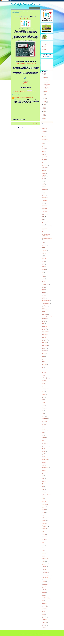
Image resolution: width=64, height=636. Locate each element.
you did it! (43, 611)
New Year (43, 448)
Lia (42, 407)
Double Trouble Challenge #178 (46, 88)
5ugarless (36, 633)
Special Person (44, 525)
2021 (44, 107)
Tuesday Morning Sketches (46, 575)
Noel (42, 454)
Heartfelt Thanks (44, 348)
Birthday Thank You (45, 165)
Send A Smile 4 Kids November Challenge (25, 63)
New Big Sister (44, 443)
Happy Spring (44, 337)
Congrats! (43, 206)
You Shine (43, 616)
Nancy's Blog (44, 46)
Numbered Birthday (45, 459)
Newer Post (15, 123)
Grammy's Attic (44, 49)
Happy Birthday (44, 318)
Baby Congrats (44, 145)
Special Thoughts (44, 528)
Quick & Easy (44, 481)
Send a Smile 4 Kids (25, 18)
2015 (44, 115)
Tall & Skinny (44, 556)
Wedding (43, 595)
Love (43, 410)
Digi (42, 231)
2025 (44, 74)
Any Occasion (44, 134)
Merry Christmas (44, 421)
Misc (42, 426)
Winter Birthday (44, 603)
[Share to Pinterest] (31, 90)
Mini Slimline (44, 424)
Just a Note (43, 391)
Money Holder (44, 434)
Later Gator (43, 402)
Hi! (42, 359)
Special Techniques (45, 526)
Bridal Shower (44, 173)
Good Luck (43, 297)
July (44, 94)
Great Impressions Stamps (45, 303)
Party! (43, 475)
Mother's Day (44, 437)
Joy (42, 386)
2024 (44, 76)
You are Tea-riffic (44, 609)
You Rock (43, 614)
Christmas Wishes (44, 200)
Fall (42, 255)
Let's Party (43, 405)
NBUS (43, 440)
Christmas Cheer (44, 197)
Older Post (36, 123)
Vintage (43, 587)
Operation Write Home (45, 467)
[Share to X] (29, 90)
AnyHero (43, 136)
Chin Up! (43, 192)
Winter (34, 91)
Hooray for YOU (44, 369)
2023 (44, 104)
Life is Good (44, 408)
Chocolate (43, 194)
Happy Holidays (23, 91)
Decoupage (43, 224)
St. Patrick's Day (44, 536)
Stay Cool (43, 537)
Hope (43, 370)
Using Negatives (44, 584)
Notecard (43, 456)
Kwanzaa (43, 397)
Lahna (43, 399)
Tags (42, 555)
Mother (43, 435)
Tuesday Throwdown (45, 577)
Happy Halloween (44, 326)
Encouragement (44, 245)
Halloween (43, 308)
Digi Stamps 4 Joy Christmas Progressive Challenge (46, 235)
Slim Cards (43, 512)
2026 (44, 73)
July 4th (43, 389)
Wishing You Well (44, 606)
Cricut (43, 213)
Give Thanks (44, 295)
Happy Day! (44, 320)
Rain (42, 484)
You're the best (44, 627)
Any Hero (43, 133)
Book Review (44, 170)
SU (42, 544)
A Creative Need (44, 128)
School (43, 496)
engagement (43, 247)
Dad (42, 219)
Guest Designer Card (45, 306)
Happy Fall (43, 323)
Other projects (44, 470)
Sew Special (44, 506)
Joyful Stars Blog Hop (45, 388)
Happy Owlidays (44, 334)
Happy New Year (44, 332)
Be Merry (43, 151)
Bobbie (25, 82)
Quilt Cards (43, 483)
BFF (42, 162)
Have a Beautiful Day (45, 345)
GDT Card (43, 281)
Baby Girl (43, 146)
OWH (43, 473)
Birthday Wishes (44, 167)
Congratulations (44, 208)
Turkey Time (44, 581)
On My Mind (44, 464)
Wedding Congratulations (45, 597)
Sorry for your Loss (45, 517)
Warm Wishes (44, 592)
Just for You (44, 394)
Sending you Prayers (45, 504)
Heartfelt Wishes (44, 350)
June (45, 95)
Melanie (26, 81)
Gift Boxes (43, 290)
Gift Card (43, 292)
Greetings (43, 305)
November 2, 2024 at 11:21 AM (26, 97)
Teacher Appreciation (45, 558)
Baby (43, 143)
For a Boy (43, 263)
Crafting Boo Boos (44, 211)
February (45, 101)
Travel (43, 574)
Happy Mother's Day (45, 331)
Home (25, 123)
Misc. (43, 427)
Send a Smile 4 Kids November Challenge (47, 85)
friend (43, 272)
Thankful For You (44, 566)
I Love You (43, 375)
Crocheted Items (44, 214)
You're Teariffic (44, 625)
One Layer (43, 465)
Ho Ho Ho (43, 361)
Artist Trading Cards (45, 139)
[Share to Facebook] (30, 90)
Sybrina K (16, 97)
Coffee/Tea (43, 203)
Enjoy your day (44, 250)
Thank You (43, 561)
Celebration (43, 187)
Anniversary (44, 131)
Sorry (43, 515)
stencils (43, 542)
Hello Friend (44, 353)
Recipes (43, 486)
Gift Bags (43, 289)
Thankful (43, 564)
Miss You (43, 429)
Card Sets (43, 178)
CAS (42, 181)
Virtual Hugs (44, 589)
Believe (43, 157)
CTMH (43, 216)
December (45, 77)
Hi (42, 358)
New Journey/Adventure (45, 446)
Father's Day (44, 258)
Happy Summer (44, 339)
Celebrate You (44, 186)
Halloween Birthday (45, 309)
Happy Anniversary (45, 314)
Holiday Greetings (44, 364)
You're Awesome (44, 619)
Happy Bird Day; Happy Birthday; (47, 316)
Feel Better (43, 261)
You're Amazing (44, 617)
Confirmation (44, 205)
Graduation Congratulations (46, 300)
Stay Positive (44, 539)
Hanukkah (43, 311)
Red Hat (43, 489)
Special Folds (44, 520)
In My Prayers (44, 380)
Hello (43, 351)
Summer (43, 545)
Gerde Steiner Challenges (45, 284)
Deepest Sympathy (44, 228)
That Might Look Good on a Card (26, 4)
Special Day (44, 518)
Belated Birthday (44, 156)
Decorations (43, 222)
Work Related (44, 608)
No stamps (43, 453)
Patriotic (43, 478)
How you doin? (44, 372)
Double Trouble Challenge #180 (46, 80)
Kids (42, 396)
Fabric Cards (44, 253)
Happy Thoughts (44, 342)
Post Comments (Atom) (28, 127)
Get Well (43, 287)
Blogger (45, 633)
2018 (44, 111)
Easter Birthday (44, 244)
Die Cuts (43, 229)
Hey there (43, 356)
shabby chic (43, 507)
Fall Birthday (44, 256)
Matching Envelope (45, 418)
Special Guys (44, 523)
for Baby (43, 266)
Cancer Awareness (44, 176)
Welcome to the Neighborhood (46, 598)
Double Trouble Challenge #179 (46, 82)
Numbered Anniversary (45, 457)
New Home (43, 445)
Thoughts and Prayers (45, 572)
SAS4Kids (30, 91)
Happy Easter (44, 321)
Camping (43, 175)
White (43, 600)
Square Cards (44, 534)
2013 (44, 118)
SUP (42, 547)
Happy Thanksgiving (45, 340)
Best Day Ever (44, 159)
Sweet (43, 550)
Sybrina (25, 83)
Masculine (43, 416)
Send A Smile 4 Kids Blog (29, 69)
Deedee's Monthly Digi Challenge (47, 225)
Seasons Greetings (44, 499)
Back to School (44, 149)
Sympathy (43, 553)
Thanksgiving (44, 569)
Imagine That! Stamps (45, 378)
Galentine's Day (44, 279)
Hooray (43, 367)
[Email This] (27, 90)
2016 (44, 114)
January (45, 102)
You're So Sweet (44, 622)
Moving (43, 438)
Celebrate (43, 184)
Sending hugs (44, 501)
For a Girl (43, 264)
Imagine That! (44, 377)
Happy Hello (44, 328)
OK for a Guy (44, 462)
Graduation (43, 298)
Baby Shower (44, 148)
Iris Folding (43, 383)
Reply (15, 103)
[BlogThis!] (28, 90)
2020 (44, 108)
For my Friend (44, 269)
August (45, 92)
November (45, 78)
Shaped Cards (44, 509)
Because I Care (44, 154)
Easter (43, 242)
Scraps (43, 498)
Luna (43, 413)
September (45, 91)
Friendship (43, 274)
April (45, 98)
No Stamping (44, 451)
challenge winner (44, 189)
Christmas (17, 91)
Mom (43, 432)
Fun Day (43, 278)
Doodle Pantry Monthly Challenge (47, 238)
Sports (43, 531)
